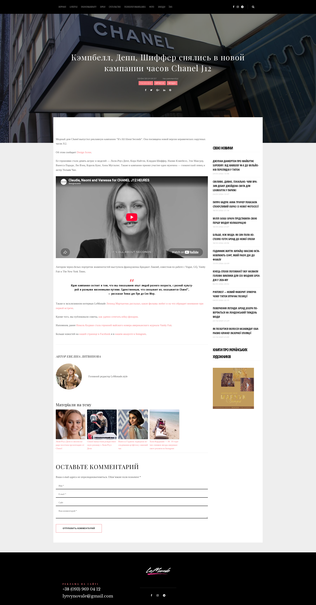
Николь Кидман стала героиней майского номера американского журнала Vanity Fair (123, 325)
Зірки (102, 6)
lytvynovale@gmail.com (88, 596)
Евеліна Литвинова (84, 356)
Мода (172, 83)
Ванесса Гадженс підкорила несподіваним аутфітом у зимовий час (133, 445)
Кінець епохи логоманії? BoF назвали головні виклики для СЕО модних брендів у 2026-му (236, 276)
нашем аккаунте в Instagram (130, 334)
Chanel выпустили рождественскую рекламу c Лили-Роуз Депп (101, 445)
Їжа (170, 6)
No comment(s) (171, 78)
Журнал (62, 6)
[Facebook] (233, 7)
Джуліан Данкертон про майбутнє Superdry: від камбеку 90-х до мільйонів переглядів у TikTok (236, 165)
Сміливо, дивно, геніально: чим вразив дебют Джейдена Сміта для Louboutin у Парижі (235, 186)
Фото (151, 6)
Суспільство (115, 6)
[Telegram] (242, 7)
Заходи (161, 6)
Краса (160, 83)
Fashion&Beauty (88, 6)
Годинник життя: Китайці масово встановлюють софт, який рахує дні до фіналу (236, 255)
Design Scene (84, 152)
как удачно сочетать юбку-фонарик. (119, 316)
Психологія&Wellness (134, 6)
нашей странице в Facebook (95, 334)
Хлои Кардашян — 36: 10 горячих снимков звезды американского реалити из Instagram (164, 445)
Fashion (145, 83)
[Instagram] (238, 7)
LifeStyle (73, 6)
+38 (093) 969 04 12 (81, 589)
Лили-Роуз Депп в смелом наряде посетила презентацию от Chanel (70, 445)
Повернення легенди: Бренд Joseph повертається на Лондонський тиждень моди (235, 312)
